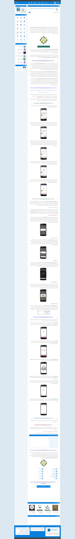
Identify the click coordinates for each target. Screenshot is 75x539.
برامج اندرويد (39, 3)
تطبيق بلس (24, 41)
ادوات (24, 26)
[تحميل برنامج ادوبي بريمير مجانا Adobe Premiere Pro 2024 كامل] (25, 53)
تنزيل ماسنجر (18, 528)
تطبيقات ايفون (34, 3)
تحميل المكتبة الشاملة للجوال (53, 441)
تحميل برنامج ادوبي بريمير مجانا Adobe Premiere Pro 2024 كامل (19, 52)
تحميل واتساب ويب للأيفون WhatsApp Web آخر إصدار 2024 (20, 59)
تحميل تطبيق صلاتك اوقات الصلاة (53, 446)
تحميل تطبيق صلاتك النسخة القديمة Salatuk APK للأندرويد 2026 (40, 512)
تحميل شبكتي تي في (26, 531)
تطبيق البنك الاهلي (26, 532)
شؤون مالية (21, 41)
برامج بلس (54, 538)
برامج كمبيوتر (42, 3)
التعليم (17, 26)
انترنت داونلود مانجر (22, 529)
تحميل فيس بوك (26, 528)
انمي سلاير (21, 531)
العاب (31, 3)
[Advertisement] (43, 20)
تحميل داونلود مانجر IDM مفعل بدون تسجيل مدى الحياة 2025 (19, 46)
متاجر (17, 41)
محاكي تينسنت (26, 529)
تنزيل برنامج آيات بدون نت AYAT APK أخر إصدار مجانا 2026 (48, 512)
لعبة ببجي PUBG (21, 532)
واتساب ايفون (22, 528)
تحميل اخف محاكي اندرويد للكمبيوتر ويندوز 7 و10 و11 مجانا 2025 (19, 56)
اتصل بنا (52, 0)
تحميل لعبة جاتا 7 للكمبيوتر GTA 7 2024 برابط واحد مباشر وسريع (20, 49)
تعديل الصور (17, 33)
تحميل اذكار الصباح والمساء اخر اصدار (42, 486)
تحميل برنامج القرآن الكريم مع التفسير (52, 442)
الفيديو (21, 26)
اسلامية (21, 29)
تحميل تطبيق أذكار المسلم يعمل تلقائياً (52, 437)
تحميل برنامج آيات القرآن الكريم (53, 445)
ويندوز (24, 22)
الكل (24, 18)
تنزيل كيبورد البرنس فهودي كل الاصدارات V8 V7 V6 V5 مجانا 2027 (32, 512)
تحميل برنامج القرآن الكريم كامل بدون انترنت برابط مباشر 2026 (55, 512)
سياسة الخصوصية (55, 0)
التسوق (24, 37)
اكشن (24, 29)
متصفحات (21, 33)
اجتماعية (21, 37)
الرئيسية (46, 3)
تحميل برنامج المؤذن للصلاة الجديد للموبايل (52, 439)
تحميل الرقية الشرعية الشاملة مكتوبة (53, 438)
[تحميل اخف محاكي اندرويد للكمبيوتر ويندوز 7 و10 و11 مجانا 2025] (25, 56)
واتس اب (23, 533)
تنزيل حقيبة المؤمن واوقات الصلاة (53, 444)
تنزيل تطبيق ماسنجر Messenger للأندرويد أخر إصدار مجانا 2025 (20, 62)
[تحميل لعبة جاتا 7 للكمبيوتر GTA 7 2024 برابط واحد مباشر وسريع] (25, 49)
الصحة (17, 37)
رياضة (24, 33)
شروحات (29, 3)
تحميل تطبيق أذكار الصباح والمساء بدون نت (43, 92)
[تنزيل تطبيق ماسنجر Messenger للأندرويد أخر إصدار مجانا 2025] (25, 62)
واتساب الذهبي (19, 533)
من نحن (58, 0)
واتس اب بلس (27, 533)
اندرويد (21, 18)
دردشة (17, 29)
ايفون (17, 18)
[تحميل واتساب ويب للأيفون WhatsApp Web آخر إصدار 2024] (25, 59)
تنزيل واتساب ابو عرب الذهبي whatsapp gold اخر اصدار (21, 69)
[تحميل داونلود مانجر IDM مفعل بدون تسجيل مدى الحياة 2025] (25, 46)
